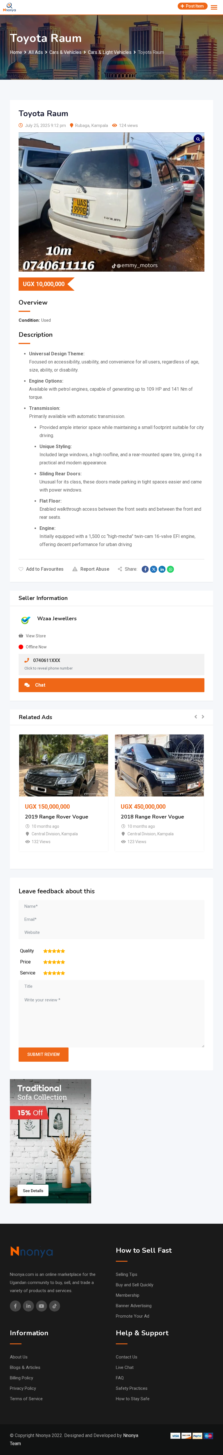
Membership (127, 1295)
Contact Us (126, 1357)
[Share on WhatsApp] (170, 569)
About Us (19, 1357)
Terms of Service (26, 1398)
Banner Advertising (134, 1305)
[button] (195, 717)
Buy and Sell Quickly (134, 1284)
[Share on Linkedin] (162, 569)
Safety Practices (132, 1388)
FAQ (120, 1378)
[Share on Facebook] (145, 569)
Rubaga (82, 125)
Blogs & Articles (25, 1367)
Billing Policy (21, 1378)
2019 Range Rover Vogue (56, 816)
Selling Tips (126, 1274)
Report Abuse (94, 569)
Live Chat (125, 1367)
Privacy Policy (23, 1388)
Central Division (46, 834)
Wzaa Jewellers (57, 618)
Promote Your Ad (132, 1316)
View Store (36, 636)
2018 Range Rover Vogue (152, 816)
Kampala (99, 125)
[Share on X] (153, 569)
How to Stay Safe (133, 1398)
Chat (39, 685)
